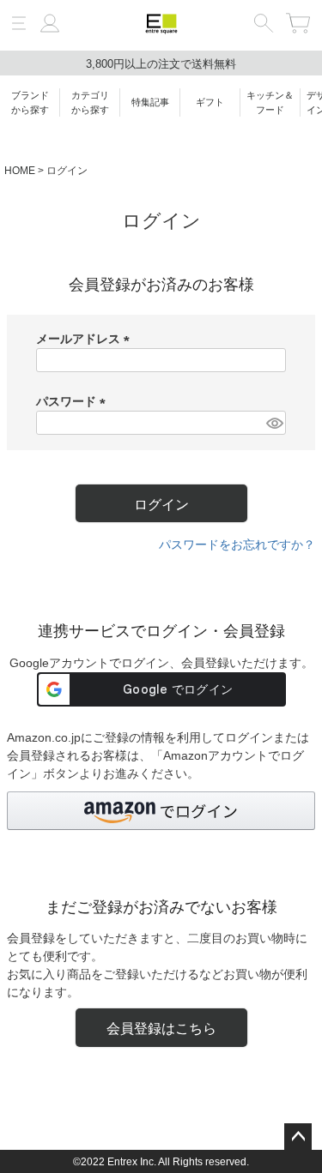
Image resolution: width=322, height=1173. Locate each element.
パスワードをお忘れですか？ (237, 544)
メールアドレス (86, 339)
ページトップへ (298, 1137)
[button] (161, 810)
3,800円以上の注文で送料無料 (161, 63)
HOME (19, 171)
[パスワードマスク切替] (273, 423)
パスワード (74, 401)
